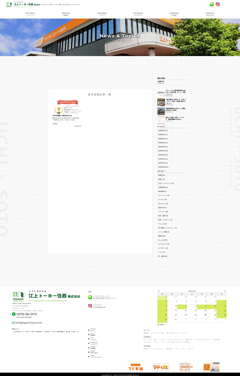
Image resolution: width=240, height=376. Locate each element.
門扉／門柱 (216, 339)
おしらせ (161, 240)
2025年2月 (161, 159)
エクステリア (162, 244)
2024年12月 (162, 167)
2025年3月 (161, 155)
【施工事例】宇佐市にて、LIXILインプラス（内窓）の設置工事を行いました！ (176, 101)
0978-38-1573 (26, 314)
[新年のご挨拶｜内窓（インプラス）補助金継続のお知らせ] (161, 120)
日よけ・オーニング (165, 183)
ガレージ (156, 342)
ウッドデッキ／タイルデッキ (203, 339)
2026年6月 (161, 134)
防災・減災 (162, 215)
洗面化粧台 (169, 348)
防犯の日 (161, 207)
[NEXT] (224, 291)
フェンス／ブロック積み (157, 333)
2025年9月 (161, 147)
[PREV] (159, 291)
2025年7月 (161, 151)
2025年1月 (161, 163)
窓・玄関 (161, 256)
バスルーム (191, 348)
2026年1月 (161, 143)
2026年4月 (161, 138)
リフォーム (162, 211)
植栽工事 (146, 333)
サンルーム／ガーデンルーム (175, 339)
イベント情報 (162, 232)
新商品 (160, 175)
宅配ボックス (189, 339)
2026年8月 (161, 130)
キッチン (161, 199)
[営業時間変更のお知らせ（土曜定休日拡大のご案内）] (161, 111)
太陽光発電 (162, 187)
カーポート (162, 248)
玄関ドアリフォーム (149, 348)
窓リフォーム (160, 348)
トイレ (160, 252)
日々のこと (162, 203)
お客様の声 (160, 81)
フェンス (161, 224)
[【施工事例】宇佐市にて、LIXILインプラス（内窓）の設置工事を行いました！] (161, 102)
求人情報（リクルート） (166, 228)
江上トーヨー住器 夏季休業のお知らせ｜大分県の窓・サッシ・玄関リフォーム (176, 92)
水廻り (160, 179)
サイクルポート (148, 342)
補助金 (160, 236)
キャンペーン (162, 195)
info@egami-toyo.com (28, 322)
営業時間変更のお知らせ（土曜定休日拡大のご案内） (175, 109)
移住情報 (161, 191)
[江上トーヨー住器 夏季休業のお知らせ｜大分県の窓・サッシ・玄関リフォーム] (161, 93)
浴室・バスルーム (164, 220)
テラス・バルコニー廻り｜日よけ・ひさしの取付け (175, 342)
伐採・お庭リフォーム (172, 333)
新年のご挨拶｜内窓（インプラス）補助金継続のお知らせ (175, 118)
